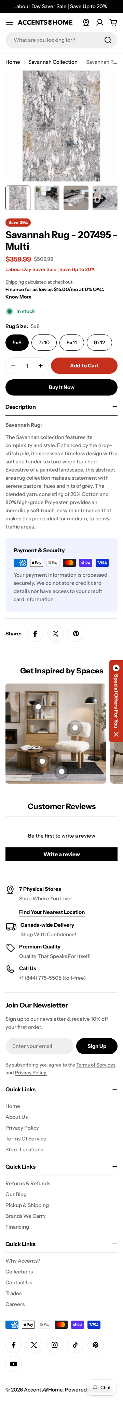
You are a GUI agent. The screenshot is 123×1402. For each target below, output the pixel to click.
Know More (18, 297)
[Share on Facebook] (35, 634)
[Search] (108, 40)
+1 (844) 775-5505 (40, 978)
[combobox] (61, 40)
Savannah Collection (53, 62)
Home (12, 62)
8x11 (72, 342)
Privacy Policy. (31, 1073)
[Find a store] (86, 22)
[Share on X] (55, 634)
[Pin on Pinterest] (76, 634)
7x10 (44, 342)
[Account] (100, 22)
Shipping (14, 282)
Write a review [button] (61, 854)
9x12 (99, 342)
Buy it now (61, 387)
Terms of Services (95, 1065)
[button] (116, 701)
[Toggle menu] (9, 22)
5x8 (17, 342)
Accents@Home (43, 1389)
